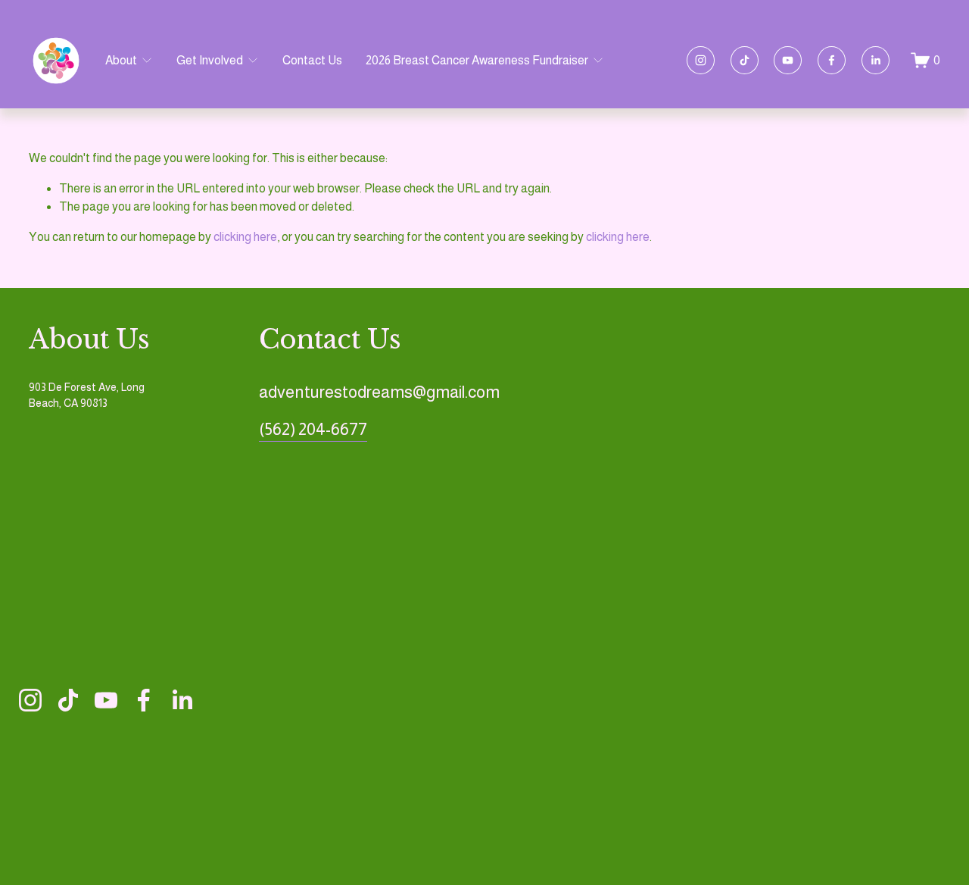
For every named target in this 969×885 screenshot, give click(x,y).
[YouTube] (788, 60)
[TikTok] (745, 60)
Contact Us (312, 60)
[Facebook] (832, 60)
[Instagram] (701, 60)
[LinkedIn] (876, 60)
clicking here (245, 236)
